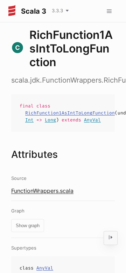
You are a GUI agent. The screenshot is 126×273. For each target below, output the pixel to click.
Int (29, 120)
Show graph (28, 225)
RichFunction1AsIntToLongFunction (70, 113)
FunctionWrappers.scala (42, 190)
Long (50, 120)
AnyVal (92, 120)
